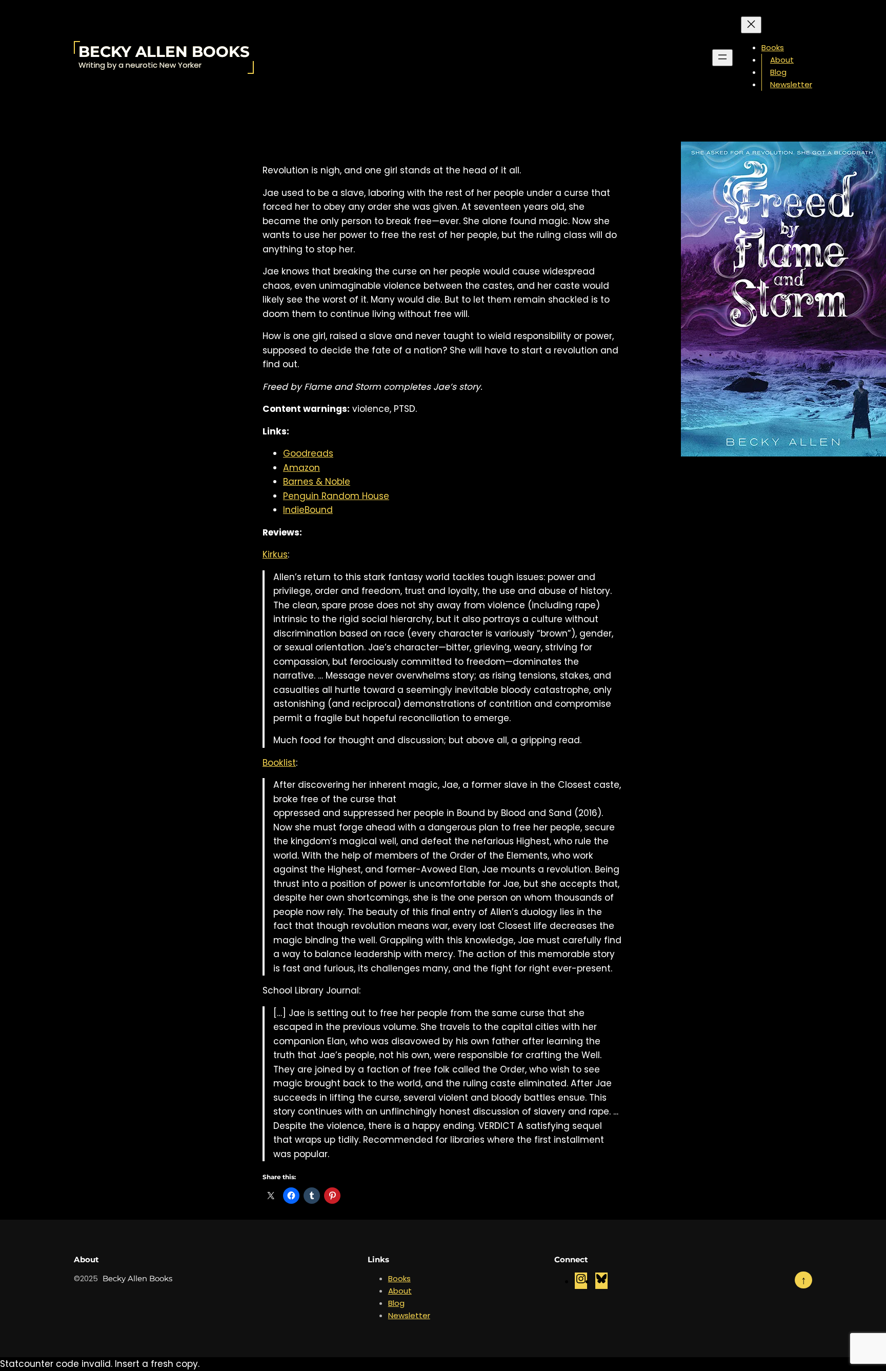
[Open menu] (722, 57)
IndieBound (308, 510)
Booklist (279, 763)
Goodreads (308, 453)
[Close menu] (751, 24)
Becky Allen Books (164, 52)
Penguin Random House (336, 496)
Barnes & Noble (316, 481)
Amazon (301, 468)
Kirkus (275, 554)
